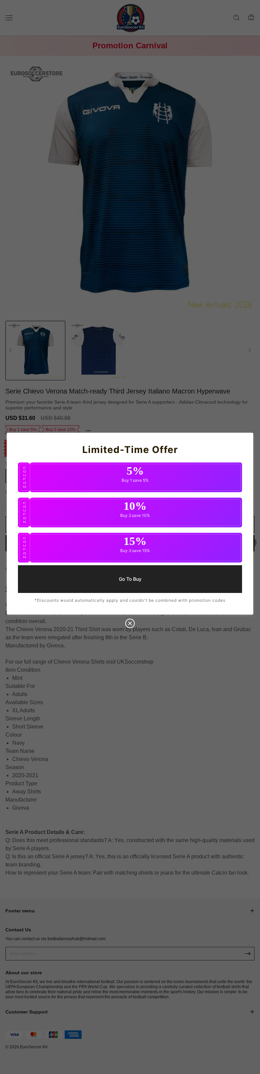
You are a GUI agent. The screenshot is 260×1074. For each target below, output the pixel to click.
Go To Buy (130, 578)
